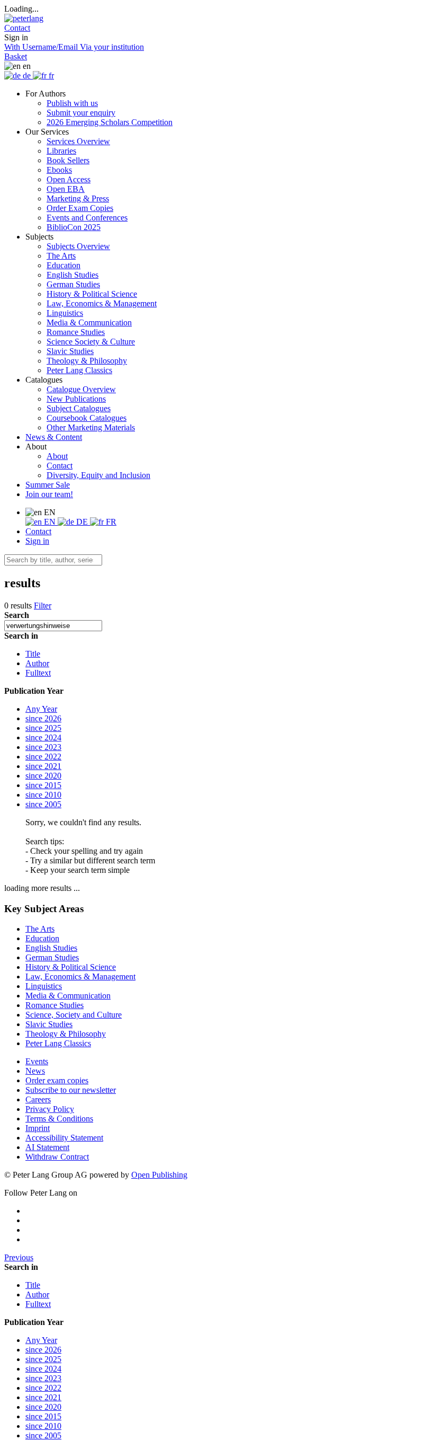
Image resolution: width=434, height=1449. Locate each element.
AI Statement (47, 1147)
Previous (18, 1257)
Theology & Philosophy (87, 360)
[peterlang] (23, 18)
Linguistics (65, 312)
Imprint (37, 1128)
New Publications (76, 398)
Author (37, 663)
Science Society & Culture (91, 341)
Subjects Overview (78, 246)
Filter (42, 605)
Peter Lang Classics (79, 370)
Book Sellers (68, 160)
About (57, 456)
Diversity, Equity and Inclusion (98, 475)
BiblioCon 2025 (74, 227)
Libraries (61, 150)
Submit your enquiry (81, 112)
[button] (17, 27)
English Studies (72, 274)
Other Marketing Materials (91, 427)
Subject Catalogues (79, 408)
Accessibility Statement (64, 1137)
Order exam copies (56, 1080)
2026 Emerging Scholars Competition (110, 122)
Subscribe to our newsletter (70, 1089)
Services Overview (78, 141)
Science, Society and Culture (73, 1014)
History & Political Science (92, 293)
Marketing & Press (78, 198)
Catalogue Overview (81, 389)
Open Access (69, 179)
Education (63, 265)
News (35, 1070)
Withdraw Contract (57, 1156)
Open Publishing (159, 1174)
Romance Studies (76, 332)
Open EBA (66, 188)
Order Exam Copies (80, 208)
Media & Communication (89, 322)
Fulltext (38, 672)
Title (32, 653)
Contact (60, 465)
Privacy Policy (49, 1109)
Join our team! (49, 494)
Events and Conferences (87, 217)
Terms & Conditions (59, 1118)
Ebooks (59, 169)
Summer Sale (47, 484)
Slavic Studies (70, 351)
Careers (38, 1099)
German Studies (73, 284)
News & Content (53, 436)
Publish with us (72, 103)
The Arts (61, 255)
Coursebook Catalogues (86, 417)
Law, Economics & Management (102, 303)
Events (36, 1061)
